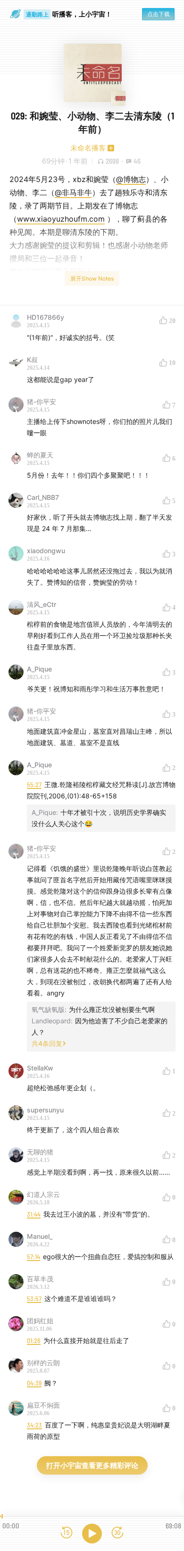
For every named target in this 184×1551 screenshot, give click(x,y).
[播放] (92, 1533)
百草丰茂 (40, 1279)
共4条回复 (47, 1043)
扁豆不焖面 (43, 1405)
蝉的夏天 (40, 455)
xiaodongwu (46, 551)
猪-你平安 (41, 402)
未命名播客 (88, 147)
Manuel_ (39, 1236)
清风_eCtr (41, 604)
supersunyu (45, 1110)
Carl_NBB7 (43, 497)
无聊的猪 (40, 1152)
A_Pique (39, 669)
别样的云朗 (43, 1363)
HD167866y (45, 317)
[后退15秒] (66, 1533)
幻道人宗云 (43, 1194)
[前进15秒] (117, 1533)
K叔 (32, 360)
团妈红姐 (40, 1321)
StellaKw (40, 1068)
